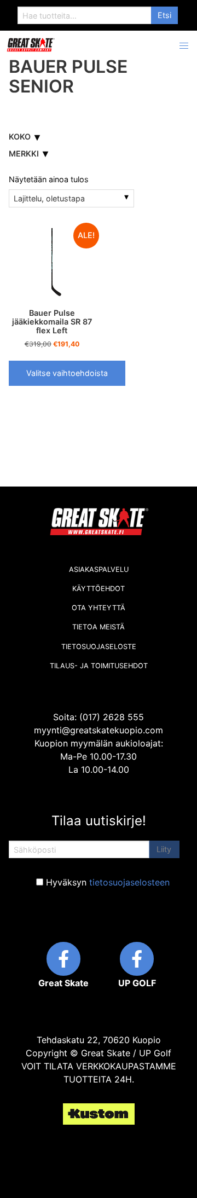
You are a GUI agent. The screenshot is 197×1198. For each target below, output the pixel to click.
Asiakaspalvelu (99, 569)
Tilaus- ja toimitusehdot (99, 666)
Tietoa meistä (98, 627)
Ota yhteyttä (98, 608)
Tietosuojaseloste (98, 647)
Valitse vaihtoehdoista (67, 373)
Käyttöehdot (98, 588)
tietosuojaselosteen (129, 882)
